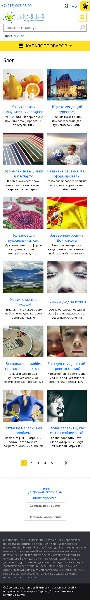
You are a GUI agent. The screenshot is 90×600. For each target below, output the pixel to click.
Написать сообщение (45, 517)
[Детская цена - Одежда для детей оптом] (23, 14)
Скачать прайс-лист (45, 505)
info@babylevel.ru (45, 498)
